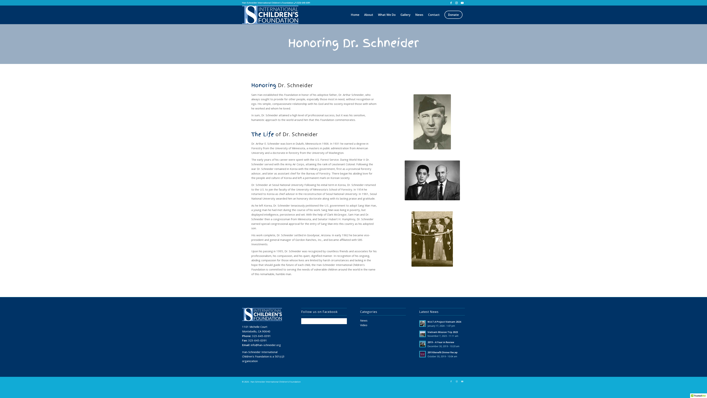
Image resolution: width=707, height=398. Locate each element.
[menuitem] (355, 15)
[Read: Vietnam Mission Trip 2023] (422, 334)
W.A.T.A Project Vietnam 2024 (444, 321)
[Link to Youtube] (462, 3)
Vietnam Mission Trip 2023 (443, 332)
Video (363, 325)
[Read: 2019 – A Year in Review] (422, 344)
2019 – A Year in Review (441, 342)
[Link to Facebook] (451, 3)
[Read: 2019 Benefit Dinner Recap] (422, 354)
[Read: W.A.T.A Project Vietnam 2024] (422, 323)
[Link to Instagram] (456, 3)
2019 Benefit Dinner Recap (443, 352)
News (363, 320)
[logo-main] (274, 15)
